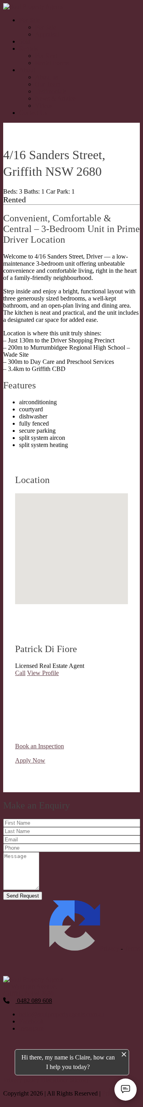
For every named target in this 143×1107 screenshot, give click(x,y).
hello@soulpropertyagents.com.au (61, 1014)
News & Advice (55, 98)
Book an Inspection (39, 746)
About (27, 70)
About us (46, 77)
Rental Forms (52, 62)
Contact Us (33, 112)
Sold (25, 41)
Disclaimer (55, 1080)
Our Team (47, 84)
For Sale (29, 20)
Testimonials (50, 91)
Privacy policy (22, 1080)
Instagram (31, 1028)
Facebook (31, 1021)
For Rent (46, 55)
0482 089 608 (33, 1000)
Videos (43, 105)
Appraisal (47, 34)
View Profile (43, 673)
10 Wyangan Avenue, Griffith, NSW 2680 (30, 990)
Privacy (109, 948)
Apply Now (30, 760)
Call (20, 673)
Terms (132, 948)
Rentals (28, 48)
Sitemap (80, 1080)
